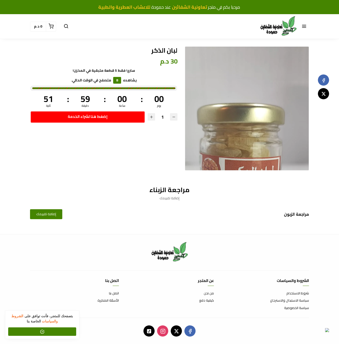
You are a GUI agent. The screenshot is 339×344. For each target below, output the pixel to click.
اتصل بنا (114, 293)
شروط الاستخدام (297, 293)
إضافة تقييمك (46, 214)
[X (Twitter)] (323, 93)
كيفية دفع (206, 300)
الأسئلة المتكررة (108, 300)
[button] (304, 27)
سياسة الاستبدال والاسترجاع (289, 300)
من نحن (209, 293)
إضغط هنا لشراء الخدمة (87, 116)
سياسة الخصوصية (296, 308)
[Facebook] (323, 80)
